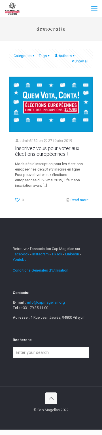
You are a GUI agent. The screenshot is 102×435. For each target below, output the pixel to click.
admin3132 (29, 140)
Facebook (21, 254)
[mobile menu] (94, 8)
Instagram (40, 254)
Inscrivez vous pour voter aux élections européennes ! (47, 151)
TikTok (57, 254)
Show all (81, 61)
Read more (79, 200)
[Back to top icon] (51, 398)
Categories (22, 56)
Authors (65, 56)
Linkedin (72, 254)
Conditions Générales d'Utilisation (40, 270)
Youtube (19, 259)
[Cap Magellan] (12, 8)
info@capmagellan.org (46, 302)
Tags (43, 56)
